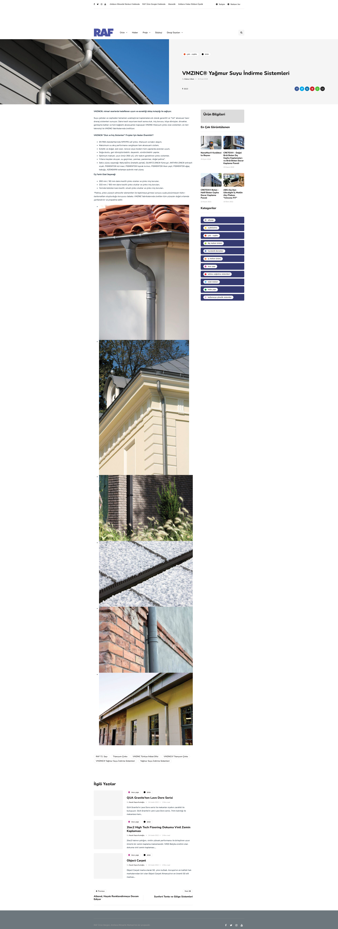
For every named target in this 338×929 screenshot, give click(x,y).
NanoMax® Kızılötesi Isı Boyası (211, 154)
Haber (135, 32)
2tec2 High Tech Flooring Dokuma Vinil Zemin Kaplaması (158, 829)
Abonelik (171, 4)
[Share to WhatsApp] (317, 89)
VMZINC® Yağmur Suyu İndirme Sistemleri (115, 761)
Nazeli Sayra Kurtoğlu (136, 802)
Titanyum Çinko (120, 756)
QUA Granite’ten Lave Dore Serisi (150, 798)
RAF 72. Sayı (101, 756)
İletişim (222, 4)
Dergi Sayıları (173, 32)
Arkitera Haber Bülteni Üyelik (190, 4)
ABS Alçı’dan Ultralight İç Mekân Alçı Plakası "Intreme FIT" (233, 193)
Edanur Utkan (189, 79)
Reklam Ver (235, 4)
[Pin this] (312, 89)
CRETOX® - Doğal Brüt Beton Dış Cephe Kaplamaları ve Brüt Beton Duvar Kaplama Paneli (233, 158)
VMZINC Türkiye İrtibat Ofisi (145, 756)
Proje (145, 32)
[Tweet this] (302, 89)
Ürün (122, 32)
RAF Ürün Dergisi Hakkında (153, 4)
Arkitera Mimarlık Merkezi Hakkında (125, 4)
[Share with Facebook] (297, 89)
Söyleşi (158, 32)
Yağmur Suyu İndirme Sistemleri (155, 761)
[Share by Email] (322, 89)
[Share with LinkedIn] (307, 89)
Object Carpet (136, 861)
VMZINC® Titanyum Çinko (176, 756)
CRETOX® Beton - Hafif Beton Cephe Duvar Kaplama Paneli (210, 193)
